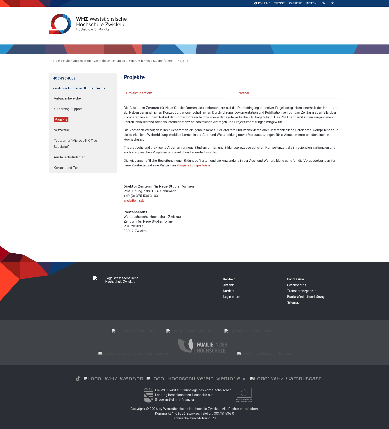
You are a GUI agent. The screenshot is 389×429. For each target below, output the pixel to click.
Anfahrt (229, 285)
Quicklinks (262, 3)
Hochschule (61, 60)
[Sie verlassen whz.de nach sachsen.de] (148, 401)
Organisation (82, 60)
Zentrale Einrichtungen (109, 60)
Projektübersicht (139, 93)
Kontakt (229, 279)
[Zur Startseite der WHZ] (49, 60)
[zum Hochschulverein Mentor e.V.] (197, 378)
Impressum (295, 279)
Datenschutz (296, 285)
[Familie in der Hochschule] (202, 353)
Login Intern (231, 297)
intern (311, 3)
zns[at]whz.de (134, 201)
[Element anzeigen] (114, 76)
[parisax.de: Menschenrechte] (251, 331)
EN (323, 3)
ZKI (214, 418)
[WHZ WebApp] (113, 378)
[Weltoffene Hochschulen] (190, 331)
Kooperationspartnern (193, 165)
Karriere (295, 3)
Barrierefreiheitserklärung (306, 297)
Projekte (182, 60)
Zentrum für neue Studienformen (151, 60)
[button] (332, 3)
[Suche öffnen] (338, 3)
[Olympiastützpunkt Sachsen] (264, 353)
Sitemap (293, 302)
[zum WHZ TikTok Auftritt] (78, 378)
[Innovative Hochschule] (134, 331)
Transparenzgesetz (301, 291)
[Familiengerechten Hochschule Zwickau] (133, 353)
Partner (243, 93)
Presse (279, 3)
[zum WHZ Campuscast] (285, 378)
